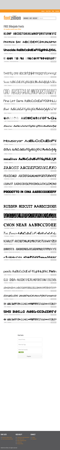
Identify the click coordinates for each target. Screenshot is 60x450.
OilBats (5, 153)
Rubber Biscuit (7, 209)
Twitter (33, 437)
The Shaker (6, 236)
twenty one (6, 77)
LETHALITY (6, 259)
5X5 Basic (6, 314)
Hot (30, 18)
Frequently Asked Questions (23, 437)
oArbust (5, 186)
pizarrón (6, 219)
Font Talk (48, 11)
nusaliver (6, 162)
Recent (35, 18)
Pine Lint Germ (7, 103)
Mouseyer (6, 144)
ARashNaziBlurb (7, 290)
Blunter (5, 129)
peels (5, 274)
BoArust (6, 244)
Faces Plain (6, 61)
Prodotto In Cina (7, 194)
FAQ (53, 11)
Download (53, 37)
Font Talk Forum (20, 439)
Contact (57, 11)
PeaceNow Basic (7, 45)
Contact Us (19, 442)
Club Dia (6, 282)
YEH (5, 306)
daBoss (5, 170)
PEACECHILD (6, 179)
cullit (5, 121)
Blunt (5, 113)
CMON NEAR (6, 228)
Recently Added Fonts (7, 437)
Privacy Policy (20, 443)
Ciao (5, 96)
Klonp (5, 37)
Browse (26, 18)
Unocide (6, 53)
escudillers (6, 299)
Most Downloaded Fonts (7, 439)
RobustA (6, 252)
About (42, 11)
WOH (5, 322)
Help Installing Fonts (21, 440)
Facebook (34, 439)
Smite (5, 85)
